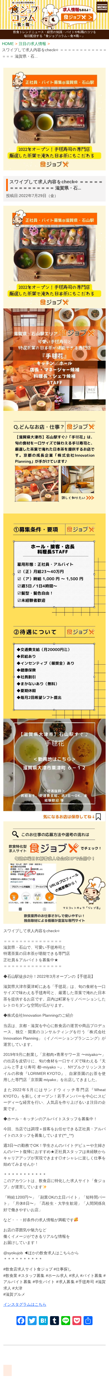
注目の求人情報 (32, 43)
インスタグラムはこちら (24, 1304)
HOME (8, 43)
